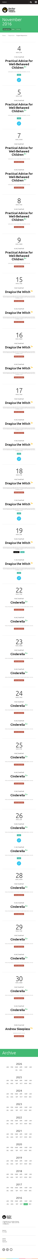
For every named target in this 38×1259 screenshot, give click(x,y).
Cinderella (17, 602)
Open (13, 29)
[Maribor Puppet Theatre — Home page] (8, 10)
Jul (16, 1070)
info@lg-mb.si (6, 1223)
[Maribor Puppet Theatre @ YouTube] (11, 1249)
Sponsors (4, 1230)
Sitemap (4, 1240)
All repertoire (6, 29)
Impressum (4, 1241)
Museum (4, 2)
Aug (20, 1070)
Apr (21, 1067)
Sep (17, 1083)
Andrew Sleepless (17, 1029)
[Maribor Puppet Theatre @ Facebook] (3, 1249)
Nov (25, 1083)
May (26, 1067)
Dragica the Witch (17, 292)
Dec (30, 1083)
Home (4, 35)
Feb (12, 1067)
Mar (16, 1067)
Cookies (4, 1238)
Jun (30, 1067)
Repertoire (11, 35)
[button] (36, 2)
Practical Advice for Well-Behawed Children (19, 64)
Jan (7, 1067)
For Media (4, 1231)
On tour (18, 29)
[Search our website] (31, 2)
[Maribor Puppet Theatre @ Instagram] (7, 1249)
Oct (21, 1083)
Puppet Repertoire (21, 35)
